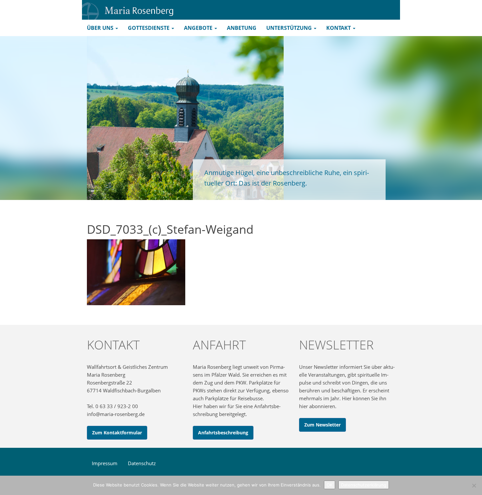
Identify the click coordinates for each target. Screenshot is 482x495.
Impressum (104, 463)
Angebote (199, 27)
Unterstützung (289, 27)
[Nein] (474, 485)
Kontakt (339, 27)
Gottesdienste (149, 27)
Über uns (101, 27)
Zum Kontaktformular (117, 432)
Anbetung (241, 27)
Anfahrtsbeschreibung (223, 432)
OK (329, 484)
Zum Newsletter (322, 425)
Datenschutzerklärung (363, 484)
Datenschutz (142, 463)
